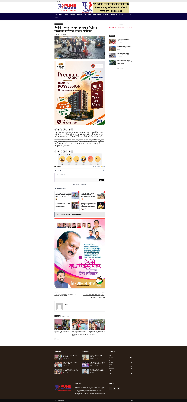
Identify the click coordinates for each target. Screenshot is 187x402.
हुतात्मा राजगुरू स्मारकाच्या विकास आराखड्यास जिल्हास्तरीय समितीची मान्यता (124, 54)
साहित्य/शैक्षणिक (97, 14)
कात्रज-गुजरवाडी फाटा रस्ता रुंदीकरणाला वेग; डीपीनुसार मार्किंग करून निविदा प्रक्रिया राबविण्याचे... (70, 370)
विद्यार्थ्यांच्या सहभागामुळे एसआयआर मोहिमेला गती (123, 40)
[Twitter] (129, 1)
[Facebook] (126, 1)
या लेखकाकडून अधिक (65, 316)
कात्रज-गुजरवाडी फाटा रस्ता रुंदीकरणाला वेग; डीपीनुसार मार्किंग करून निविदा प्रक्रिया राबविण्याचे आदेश (97, 333)
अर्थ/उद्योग (79, 14)
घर (54, 22)
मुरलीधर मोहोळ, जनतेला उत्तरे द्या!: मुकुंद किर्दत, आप (97, 356)
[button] (131, 14)
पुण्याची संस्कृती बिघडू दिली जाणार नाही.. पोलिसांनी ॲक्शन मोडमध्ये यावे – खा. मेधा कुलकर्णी (65, 295)
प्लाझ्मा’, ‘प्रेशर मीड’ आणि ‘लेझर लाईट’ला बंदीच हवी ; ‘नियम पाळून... (70, 363)
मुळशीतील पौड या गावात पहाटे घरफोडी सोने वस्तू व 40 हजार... (70, 356)
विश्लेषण (121, 14)
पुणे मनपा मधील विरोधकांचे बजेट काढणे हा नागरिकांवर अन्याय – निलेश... (124, 47)
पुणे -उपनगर (106, 14)
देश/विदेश (72, 14)
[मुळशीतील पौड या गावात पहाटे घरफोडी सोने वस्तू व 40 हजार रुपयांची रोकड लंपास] (62, 324)
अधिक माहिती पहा (120, 68)
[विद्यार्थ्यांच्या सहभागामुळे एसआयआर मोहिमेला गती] (112, 41)
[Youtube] (131, 1)
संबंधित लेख (57, 316)
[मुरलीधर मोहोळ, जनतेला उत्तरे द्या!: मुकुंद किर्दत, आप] (85, 357)
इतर (56, 18)
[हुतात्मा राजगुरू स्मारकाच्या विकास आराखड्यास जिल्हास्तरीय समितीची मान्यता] (112, 55)
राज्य (85, 14)
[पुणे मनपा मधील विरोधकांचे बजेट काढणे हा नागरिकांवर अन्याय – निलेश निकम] (112, 48)
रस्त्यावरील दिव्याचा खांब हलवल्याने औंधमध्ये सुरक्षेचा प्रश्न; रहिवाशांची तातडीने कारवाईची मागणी (124, 62)
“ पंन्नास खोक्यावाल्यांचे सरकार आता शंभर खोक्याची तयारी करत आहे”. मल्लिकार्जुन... (97, 363)
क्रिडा (89, 14)
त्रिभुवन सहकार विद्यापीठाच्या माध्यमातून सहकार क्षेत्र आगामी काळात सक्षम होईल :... (97, 370)
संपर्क (67, 1)
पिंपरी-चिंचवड (114, 14)
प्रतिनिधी (58, 34)
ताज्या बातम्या (59, 14)
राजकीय (66, 14)
